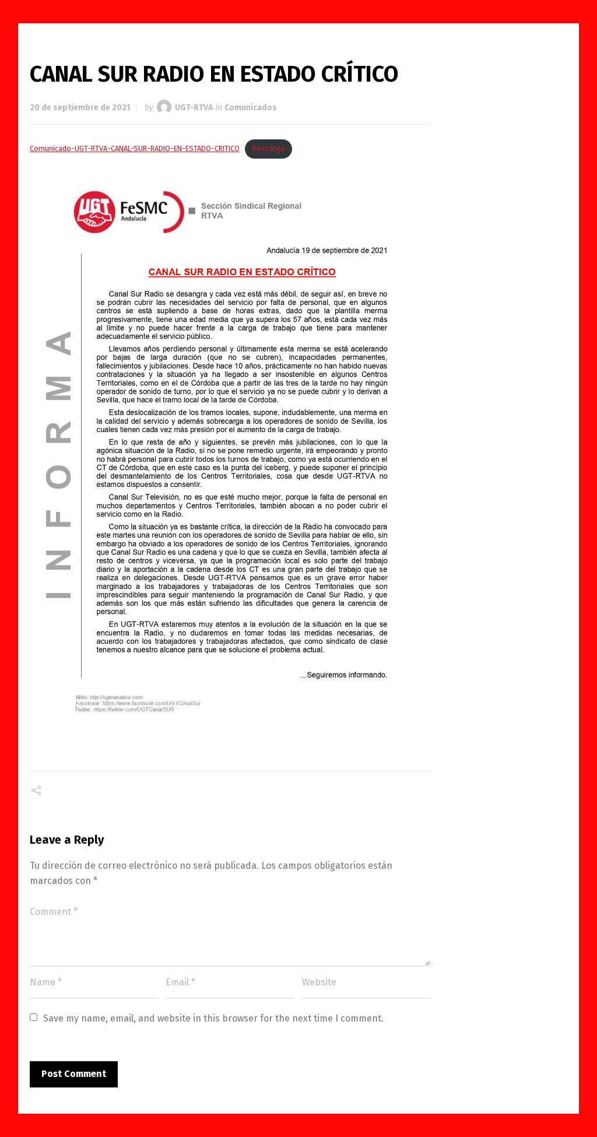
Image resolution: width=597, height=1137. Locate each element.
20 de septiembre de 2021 (80, 108)
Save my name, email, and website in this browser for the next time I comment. (213, 1018)
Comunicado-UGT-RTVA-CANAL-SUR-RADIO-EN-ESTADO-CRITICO (135, 148)
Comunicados (250, 108)
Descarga (268, 148)
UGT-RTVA (194, 108)
